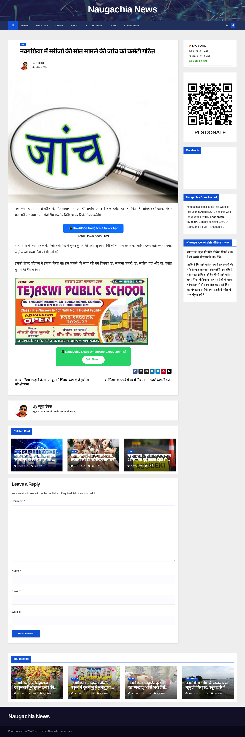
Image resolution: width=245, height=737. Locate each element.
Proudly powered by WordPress (23, 731)
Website (16, 612)
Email (16, 591)
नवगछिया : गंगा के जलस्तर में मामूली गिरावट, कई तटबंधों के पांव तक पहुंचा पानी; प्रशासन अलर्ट (207, 690)
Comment (19, 501)
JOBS (113, 25)
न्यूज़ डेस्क (40, 63)
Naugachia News (122, 10)
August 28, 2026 (27, 693)
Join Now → (93, 360)
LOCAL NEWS (94, 25)
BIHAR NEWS (132, 25)
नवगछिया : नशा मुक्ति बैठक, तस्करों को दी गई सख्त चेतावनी (93, 458)
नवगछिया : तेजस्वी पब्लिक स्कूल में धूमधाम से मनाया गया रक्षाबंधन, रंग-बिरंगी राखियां (92, 687)
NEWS (131, 679)
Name (16, 571)
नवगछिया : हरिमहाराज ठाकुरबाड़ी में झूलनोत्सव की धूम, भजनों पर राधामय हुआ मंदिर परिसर (34, 690)
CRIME (60, 25)
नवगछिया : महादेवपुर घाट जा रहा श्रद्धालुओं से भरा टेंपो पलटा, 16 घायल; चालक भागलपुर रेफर (149, 690)
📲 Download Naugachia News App (93, 228)
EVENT (75, 25)
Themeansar (65, 731)
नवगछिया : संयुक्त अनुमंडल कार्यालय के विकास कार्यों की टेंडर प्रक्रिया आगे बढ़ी (35, 460)
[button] (227, 25)
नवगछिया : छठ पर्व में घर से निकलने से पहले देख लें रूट (136, 380)
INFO (23, 45)
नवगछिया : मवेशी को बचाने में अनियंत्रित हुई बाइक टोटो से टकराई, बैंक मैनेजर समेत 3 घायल (149, 462)
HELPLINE (42, 25)
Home (25, 25)
